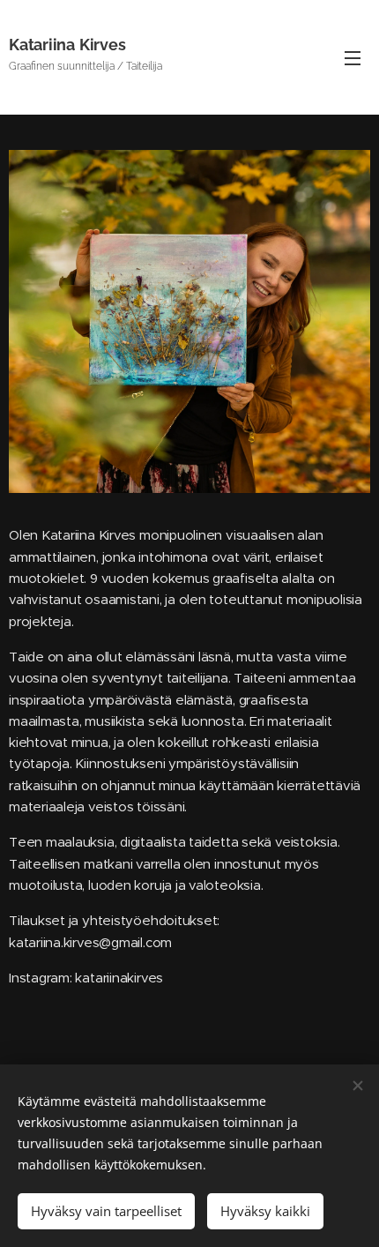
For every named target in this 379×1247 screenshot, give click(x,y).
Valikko (352, 57)
